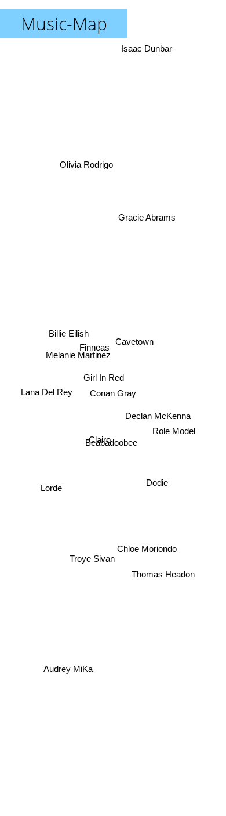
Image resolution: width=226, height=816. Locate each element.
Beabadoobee (115, 454)
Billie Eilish (68, 333)
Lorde (49, 480)
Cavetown (134, 343)
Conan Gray (113, 393)
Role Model (174, 433)
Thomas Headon (165, 569)
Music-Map (64, 23)
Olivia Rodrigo (83, 168)
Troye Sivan (90, 555)
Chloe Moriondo (148, 545)
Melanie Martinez (73, 355)
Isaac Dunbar (151, 48)
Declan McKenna (158, 415)
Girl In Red (104, 380)
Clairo (101, 443)
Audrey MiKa (67, 667)
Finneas (96, 350)
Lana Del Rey (46, 391)
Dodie (157, 479)
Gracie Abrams (146, 214)
